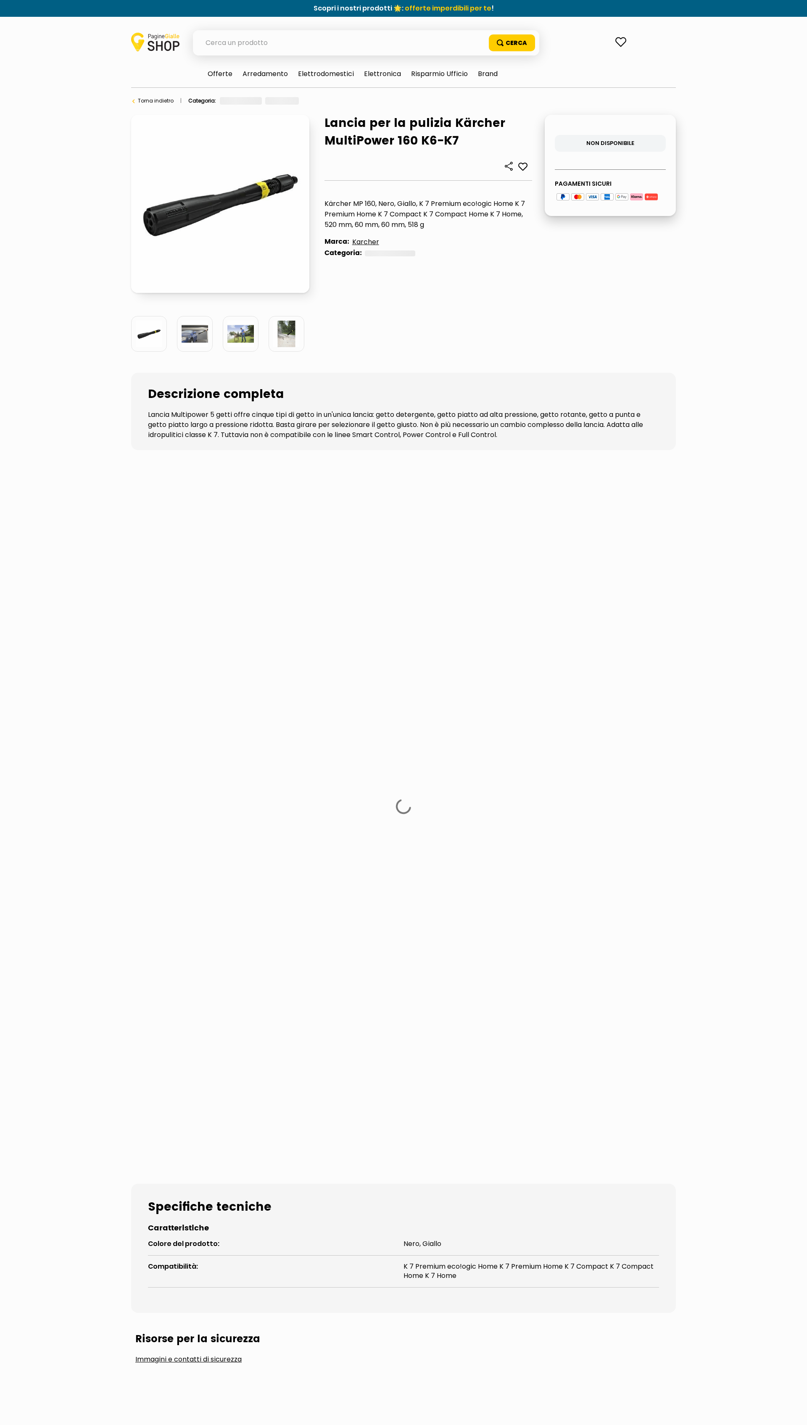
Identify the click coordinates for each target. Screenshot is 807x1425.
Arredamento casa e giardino (258, 100)
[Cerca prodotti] (512, 42)
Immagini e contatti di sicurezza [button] (188, 783)
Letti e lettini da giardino (193, 874)
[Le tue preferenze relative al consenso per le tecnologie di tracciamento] (792, 1410)
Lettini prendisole (301, 874)
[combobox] (366, 42)
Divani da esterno (503, 846)
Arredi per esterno (329, 100)
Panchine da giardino (402, 874)
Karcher (365, 242)
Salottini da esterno (509, 874)
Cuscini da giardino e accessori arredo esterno (352, 846)
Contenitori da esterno (191, 846)
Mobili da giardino (385, 100)
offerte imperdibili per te (448, 8)
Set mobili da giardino (187, 902)
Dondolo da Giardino (605, 846)
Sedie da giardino (609, 874)
